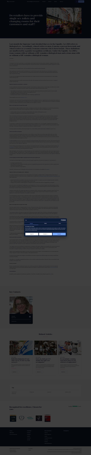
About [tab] (60, 223)
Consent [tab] (31, 223)
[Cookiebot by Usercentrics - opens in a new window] (61, 220)
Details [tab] (45, 223)
